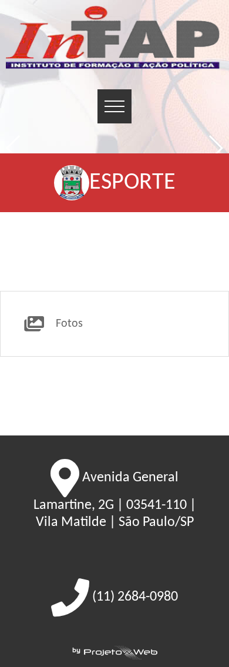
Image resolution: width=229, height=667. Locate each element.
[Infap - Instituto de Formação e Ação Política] (114, 38)
